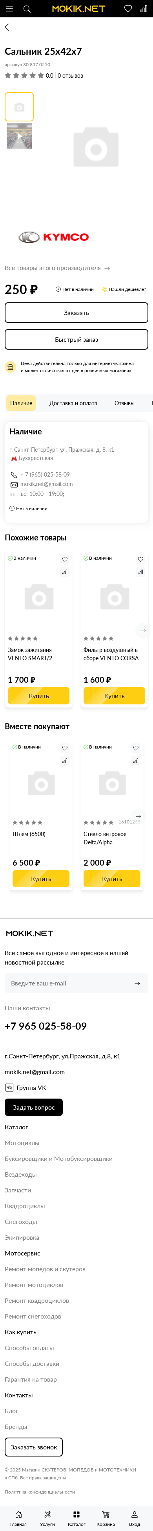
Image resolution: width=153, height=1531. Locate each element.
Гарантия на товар (31, 1379)
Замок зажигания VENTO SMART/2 (30, 653)
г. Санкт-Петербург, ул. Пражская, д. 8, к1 (61, 449)
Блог (11, 1410)
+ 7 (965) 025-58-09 (45, 474)
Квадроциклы (25, 1205)
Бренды (16, 1426)
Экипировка (22, 1237)
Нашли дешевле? (127, 289)
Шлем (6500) (29, 834)
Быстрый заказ (76, 339)
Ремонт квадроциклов (37, 1300)
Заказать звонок (34, 1447)
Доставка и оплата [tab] (73, 403)
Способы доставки (32, 1363)
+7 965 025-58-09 (46, 1026)
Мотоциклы (22, 1142)
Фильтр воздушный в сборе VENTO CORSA (111, 653)
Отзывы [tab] (125, 403)
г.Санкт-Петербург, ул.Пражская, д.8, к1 (62, 1056)
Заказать (76, 312)
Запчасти (18, 1190)
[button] (9, 8)
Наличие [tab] (21, 403)
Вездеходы (21, 1174)
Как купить (20, 1331)
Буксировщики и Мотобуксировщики (59, 1158)
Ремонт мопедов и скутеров (45, 1268)
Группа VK (31, 1087)
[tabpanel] (76, 472)
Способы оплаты (29, 1347)
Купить (39, 695)
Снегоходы (21, 1221)
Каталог (16, 1127)
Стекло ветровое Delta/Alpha (105, 838)
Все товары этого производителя (53, 267)
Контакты (19, 1395)
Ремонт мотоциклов (34, 1284)
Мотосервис (22, 1253)
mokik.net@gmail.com (46, 484)
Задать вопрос (34, 1107)
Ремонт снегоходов (33, 1316)
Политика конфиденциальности (40, 1492)
